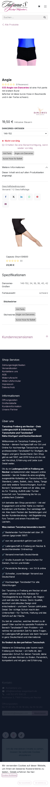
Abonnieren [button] (40, 713)
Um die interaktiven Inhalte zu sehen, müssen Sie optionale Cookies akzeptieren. (25, 751)
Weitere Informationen (13, 167)
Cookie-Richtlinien (9, 775)
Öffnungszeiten (9, 400)
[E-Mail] (5, 204)
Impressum (7, 384)
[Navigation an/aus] (45, 6)
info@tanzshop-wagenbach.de (21, 691)
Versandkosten (9, 368)
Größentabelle (9, 403)
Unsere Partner (10, 409)
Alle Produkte (12, 24)
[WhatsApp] (29, 197)
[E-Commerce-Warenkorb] (39, 6)
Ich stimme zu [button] (40, 783)
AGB (4, 374)
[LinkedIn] (21, 197)
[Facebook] (5, 197)
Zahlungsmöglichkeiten (13, 365)
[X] (13, 197)
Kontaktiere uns (10, 371)
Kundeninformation (11, 406)
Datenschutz (8, 387)
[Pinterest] (37, 197)
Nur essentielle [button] (25, 783)
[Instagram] (13, 735)
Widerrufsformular (11, 381)
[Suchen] (44, 17)
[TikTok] (21, 735)
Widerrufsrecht (9, 377)
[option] (25, 240)
